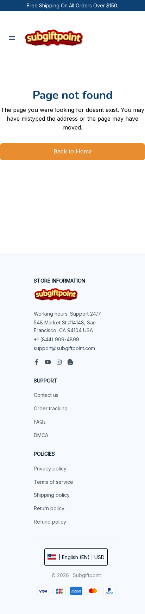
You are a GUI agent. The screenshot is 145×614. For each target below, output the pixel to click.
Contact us (46, 395)
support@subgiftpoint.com (64, 348)
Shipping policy (52, 495)
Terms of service (53, 482)
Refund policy (50, 522)
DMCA (41, 435)
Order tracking (51, 408)
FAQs (40, 422)
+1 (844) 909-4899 (56, 339)
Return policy (49, 508)
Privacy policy (50, 468)
